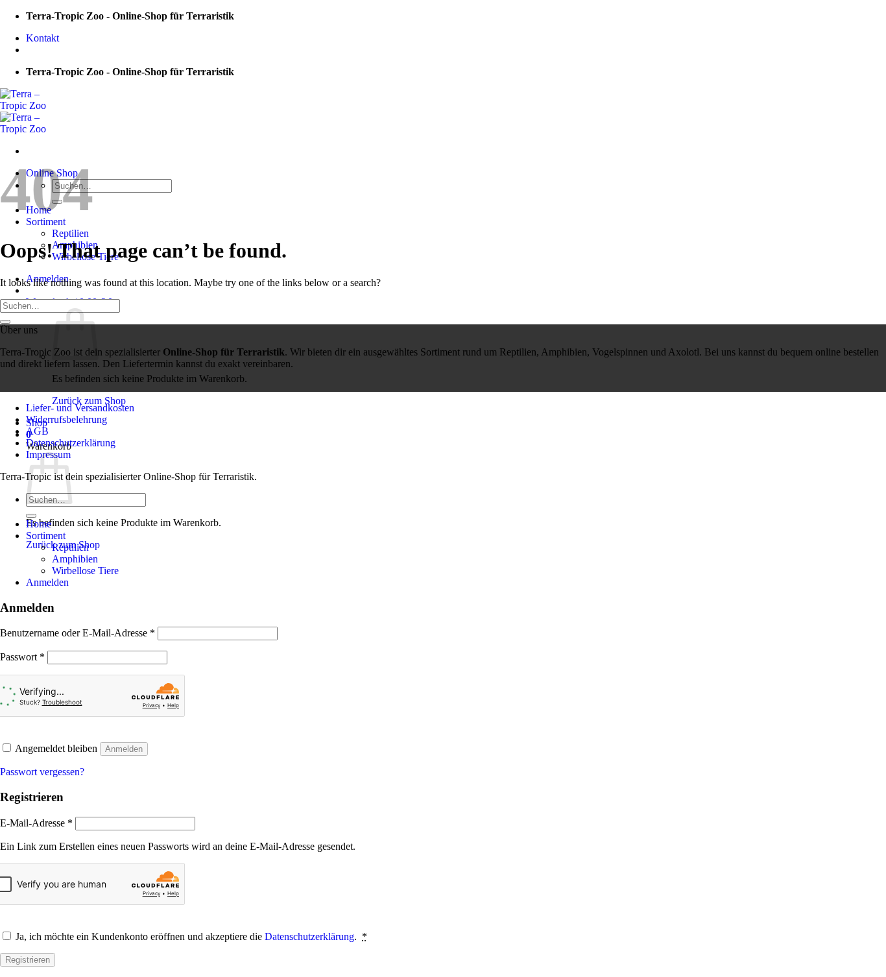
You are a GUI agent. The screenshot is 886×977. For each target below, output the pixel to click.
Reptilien (70, 233)
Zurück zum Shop (89, 400)
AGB (37, 431)
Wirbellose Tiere (85, 570)
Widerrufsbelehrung (66, 419)
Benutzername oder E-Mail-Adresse (77, 632)
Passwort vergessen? (42, 771)
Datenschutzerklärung (70, 442)
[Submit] (5, 322)
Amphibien (75, 558)
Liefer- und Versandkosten (80, 407)
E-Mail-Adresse (36, 822)
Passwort (22, 656)
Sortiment (46, 535)
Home (38, 523)
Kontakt (42, 37)
